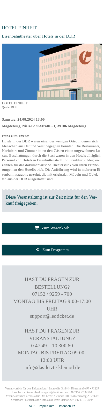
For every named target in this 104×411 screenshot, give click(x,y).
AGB (32, 406)
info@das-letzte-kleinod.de (52, 367)
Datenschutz (66, 406)
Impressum (46, 406)
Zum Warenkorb (55, 228)
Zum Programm (55, 250)
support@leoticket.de (52, 316)
